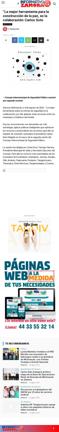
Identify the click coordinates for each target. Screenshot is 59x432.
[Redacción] (5, 29)
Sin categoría (26, 401)
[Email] (34, 40)
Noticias (7, 24)
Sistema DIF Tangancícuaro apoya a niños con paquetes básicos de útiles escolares (38, 407)
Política (23, 349)
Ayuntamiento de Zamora (30, 369)
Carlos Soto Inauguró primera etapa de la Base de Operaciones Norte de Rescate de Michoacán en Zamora (38, 376)
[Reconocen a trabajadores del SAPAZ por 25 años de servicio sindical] (11, 392)
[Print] (41, 40)
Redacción (14, 29)
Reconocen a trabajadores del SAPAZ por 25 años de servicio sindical (36, 392)
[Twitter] (21, 40)
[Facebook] (18, 4)
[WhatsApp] (28, 40)
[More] (48, 40)
